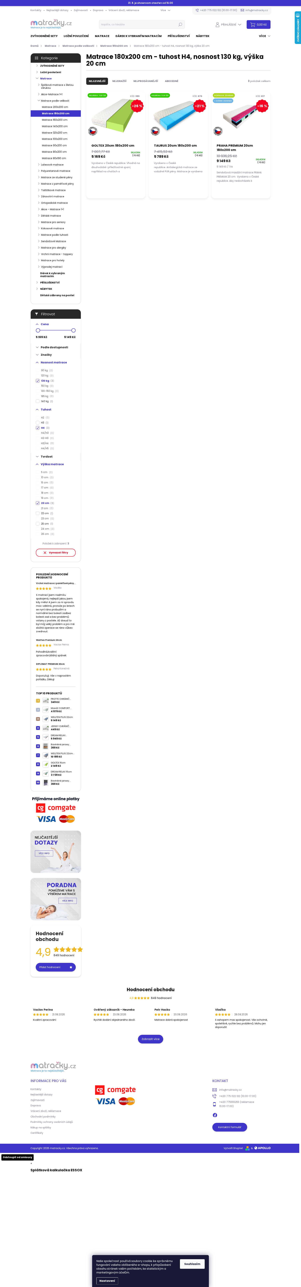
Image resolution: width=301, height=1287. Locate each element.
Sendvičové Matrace (53, 241)
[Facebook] (215, 1114)
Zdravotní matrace (52, 196)
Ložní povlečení (50, 72)
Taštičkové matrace (53, 190)
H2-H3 (47, 438)
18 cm (46, 493)
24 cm (47, 529)
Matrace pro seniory (53, 222)
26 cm (47, 534)
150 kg (46, 386)
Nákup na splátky (40, 1127)
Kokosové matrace (52, 228)
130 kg (47, 381)
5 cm (46, 472)
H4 (44, 428)
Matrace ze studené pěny (56, 177)
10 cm (46, 477)
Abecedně (171, 81)
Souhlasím (192, 1264)
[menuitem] (45, 36)
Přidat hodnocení (49, 967)
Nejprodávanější (145, 81)
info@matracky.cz (230, 1090)
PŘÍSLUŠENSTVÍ (50, 282)
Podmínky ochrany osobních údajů (51, 1122)
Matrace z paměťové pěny (57, 184)
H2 (44, 418)
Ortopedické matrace (54, 203)
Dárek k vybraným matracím (52, 275)
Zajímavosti (81, 10)
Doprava (98, 10)
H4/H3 (47, 433)
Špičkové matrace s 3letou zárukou (57, 86)
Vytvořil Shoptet (233, 1148)
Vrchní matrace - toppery (57, 254)
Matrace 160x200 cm (54, 120)
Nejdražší (119, 81)
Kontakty (35, 10)
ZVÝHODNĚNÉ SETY (52, 66)
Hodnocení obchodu (151, 989)
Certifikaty (36, 1133)
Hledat (180, 24)
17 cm (46, 488)
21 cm (46, 508)
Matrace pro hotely (52, 260)
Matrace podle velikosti (55, 100)
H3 (44, 423)
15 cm (46, 482)
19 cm (46, 498)
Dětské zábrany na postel (57, 295)
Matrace (46, 78)
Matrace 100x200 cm (54, 139)
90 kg (46, 370)
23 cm (47, 518)
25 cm (46, 524)
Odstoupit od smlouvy (17, 1157)
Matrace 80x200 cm (54, 152)
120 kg (46, 375)
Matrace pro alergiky (53, 247)
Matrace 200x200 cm (55, 107)
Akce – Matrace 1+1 (52, 209)
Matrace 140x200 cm (55, 126)
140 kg (46, 401)
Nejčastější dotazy (57, 10)
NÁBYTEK (46, 289)
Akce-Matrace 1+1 (51, 94)
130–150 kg (49, 391)
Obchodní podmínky (43, 1116)
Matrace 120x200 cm (54, 132)
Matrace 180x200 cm (55, 113)
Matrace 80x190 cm (54, 158)
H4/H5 (47, 448)
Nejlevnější (97, 81)
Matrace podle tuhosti (54, 235)
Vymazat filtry (58, 552)
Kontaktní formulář (229, 1127)
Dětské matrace (51, 215)
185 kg (46, 396)
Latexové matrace (52, 164)
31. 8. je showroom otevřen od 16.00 (150, 3)
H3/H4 (47, 443)
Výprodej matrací (51, 267)
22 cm (46, 513)
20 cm (47, 503)
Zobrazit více (151, 1039)
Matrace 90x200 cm (54, 145)
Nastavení (107, 1281)
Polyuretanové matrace (55, 171)
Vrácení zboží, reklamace (124, 10)
